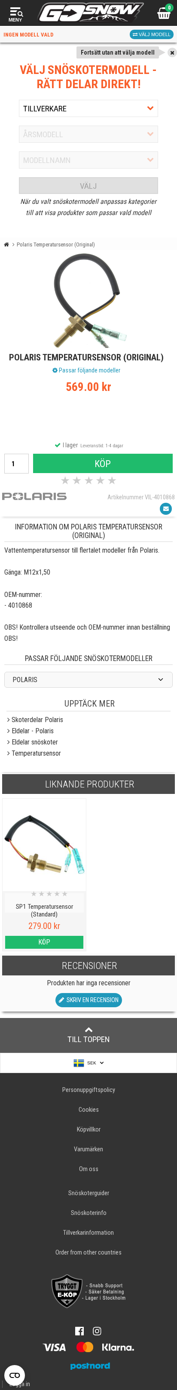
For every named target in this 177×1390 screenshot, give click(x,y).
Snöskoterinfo (89, 1213)
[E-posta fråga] (166, 509)
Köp (103, 463)
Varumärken (88, 1149)
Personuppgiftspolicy (88, 1090)
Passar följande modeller (89, 370)
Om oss (88, 1169)
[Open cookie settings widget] (14, 1375)
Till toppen (88, 1039)
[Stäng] (172, 52)
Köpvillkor (89, 1129)
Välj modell (154, 34)
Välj (88, 186)
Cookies (89, 1109)
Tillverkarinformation (88, 1232)
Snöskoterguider (88, 1193)
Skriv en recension (91, 1000)
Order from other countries (88, 1252)
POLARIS (24, 680)
